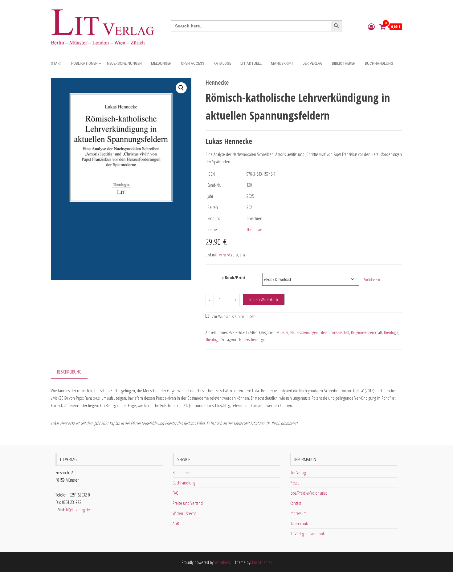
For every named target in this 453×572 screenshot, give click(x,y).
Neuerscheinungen (124, 63)
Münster (282, 332)
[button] (181, 87)
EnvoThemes (262, 562)
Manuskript (282, 63)
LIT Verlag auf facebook (307, 533)
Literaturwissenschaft (334, 332)
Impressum (298, 513)
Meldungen (161, 63)
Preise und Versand (188, 503)
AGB (176, 523)
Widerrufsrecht (184, 513)
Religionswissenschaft (366, 332)
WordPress (222, 562)
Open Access (192, 63)
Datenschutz (299, 523)
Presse (295, 483)
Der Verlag (313, 63)
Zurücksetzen (372, 279)
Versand (224, 255)
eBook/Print (234, 277)
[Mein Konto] (371, 26)
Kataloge (222, 63)
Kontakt (295, 503)
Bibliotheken (344, 63)
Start (56, 63)
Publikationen (84, 63)
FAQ (175, 493)
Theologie (254, 229)
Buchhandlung (379, 63)
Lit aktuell (251, 63)
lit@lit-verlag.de (78, 509)
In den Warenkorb (263, 299)
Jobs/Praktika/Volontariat (308, 493)
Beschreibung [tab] (69, 372)
